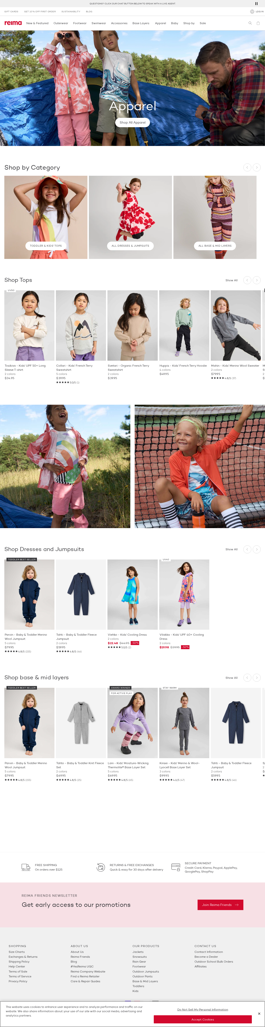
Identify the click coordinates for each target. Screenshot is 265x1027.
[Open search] (250, 23)
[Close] (259, 1014)
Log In (260, 11)
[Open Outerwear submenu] (69, 23)
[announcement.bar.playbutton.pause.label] (256, 3)
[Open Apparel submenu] (167, 23)
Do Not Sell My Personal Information (202, 1009)
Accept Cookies (202, 1019)
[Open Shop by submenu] (196, 23)
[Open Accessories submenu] (128, 23)
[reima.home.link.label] (13, 23)
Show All (232, 280)
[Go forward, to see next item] (257, 167)
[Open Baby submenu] (179, 23)
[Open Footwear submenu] (88, 23)
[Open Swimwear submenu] (107, 23)
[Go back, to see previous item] (247, 167)
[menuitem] (40, 951)
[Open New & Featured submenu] (49, 23)
